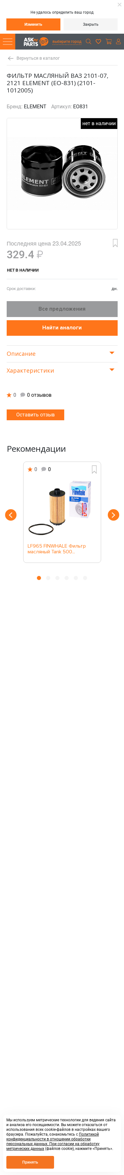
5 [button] (76, 578)
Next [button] (113, 515)
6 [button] (85, 578)
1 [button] (39, 578)
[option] (62, 512)
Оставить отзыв (35, 415)
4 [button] (67, 578)
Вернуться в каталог (38, 58)
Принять (30, 1162)
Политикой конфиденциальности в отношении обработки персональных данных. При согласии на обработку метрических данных (53, 1141)
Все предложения (62, 309)
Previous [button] (11, 515)
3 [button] (57, 578)
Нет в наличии (23, 270)
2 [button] (48, 578)
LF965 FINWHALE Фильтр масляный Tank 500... (57, 549)
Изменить (33, 24)
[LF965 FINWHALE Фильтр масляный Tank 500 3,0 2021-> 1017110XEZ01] (62, 508)
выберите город (66, 41)
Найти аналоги (62, 327)
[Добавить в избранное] (115, 243)
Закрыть (91, 24)
